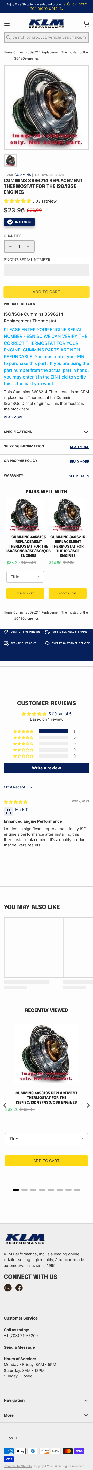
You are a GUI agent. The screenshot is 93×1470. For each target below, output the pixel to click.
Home (8, 52)
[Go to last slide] (5, 1105)
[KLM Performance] (46, 23)
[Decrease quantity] (10, 246)
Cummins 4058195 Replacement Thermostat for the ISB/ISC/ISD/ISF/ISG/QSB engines (28, 546)
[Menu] (9, 24)
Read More (13, 417)
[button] (18, 201)
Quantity (12, 236)
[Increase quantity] (28, 246)
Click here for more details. (58, 6)
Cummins (23, 175)
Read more (79, 447)
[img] (15, 802)
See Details (79, 476)
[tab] (16, 1190)
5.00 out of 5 (60, 713)
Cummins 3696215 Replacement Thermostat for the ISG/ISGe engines (67, 546)
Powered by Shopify (18, 1466)
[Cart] (84, 24)
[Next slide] (88, 1105)
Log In (12, 1438)
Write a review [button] (46, 767)
